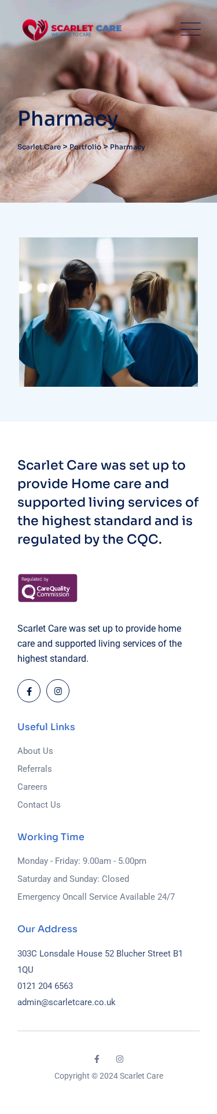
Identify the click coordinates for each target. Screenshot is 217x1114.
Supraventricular (95, 378)
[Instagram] (57, 690)
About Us (35, 751)
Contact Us (39, 805)
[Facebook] (29, 690)
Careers (32, 787)
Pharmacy (57, 359)
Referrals (34, 769)
